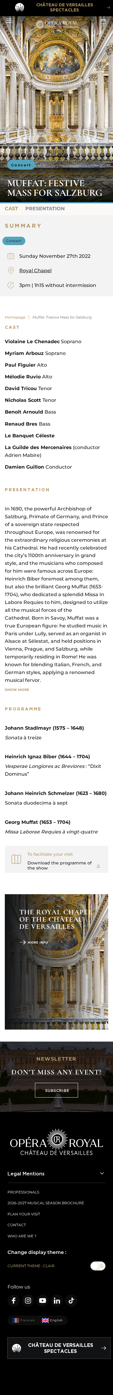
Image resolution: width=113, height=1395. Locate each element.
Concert (21, 165)
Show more (17, 690)
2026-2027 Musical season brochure (46, 1203)
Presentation (45, 208)
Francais (27, 1320)
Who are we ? (22, 1236)
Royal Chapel (35, 270)
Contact (17, 1225)
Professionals (23, 1192)
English (56, 1320)
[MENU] (9, 21)
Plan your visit (24, 1214)
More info (38, 942)
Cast (11, 208)
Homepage (15, 317)
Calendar (104, 21)
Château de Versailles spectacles (64, 7)
